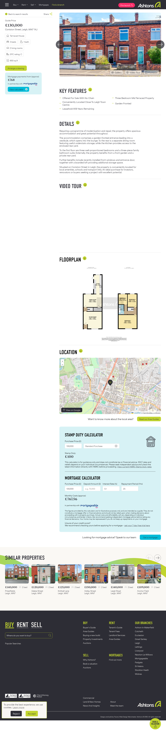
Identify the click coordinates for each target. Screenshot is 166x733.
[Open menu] (7, 4)
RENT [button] (22, 625)
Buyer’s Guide (89, 627)
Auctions (87, 642)
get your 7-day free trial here (137, 525)
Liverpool (139, 650)
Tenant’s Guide (115, 627)
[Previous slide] (60, 44)
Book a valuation (90, 663)
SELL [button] (36, 625)
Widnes (138, 673)
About (113, 701)
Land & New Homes (92, 701)
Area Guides (88, 631)
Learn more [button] (18, 707)
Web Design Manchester (127, 717)
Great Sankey (141, 638)
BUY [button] (9, 625)
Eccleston (139, 635)
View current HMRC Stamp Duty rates (134, 466)
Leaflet (137, 412)
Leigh (137, 642)
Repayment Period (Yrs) (132, 484)
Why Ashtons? (89, 659)
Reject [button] (16, 713)
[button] (110, 382)
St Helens (139, 666)
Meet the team (116, 705)
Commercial (88, 697)
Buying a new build (91, 635)
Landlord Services (117, 635)
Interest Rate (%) (110, 484)
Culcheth (139, 631)
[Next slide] (160, 44)
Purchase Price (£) (73, 441)
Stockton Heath (142, 669)
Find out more (115, 659)
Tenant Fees (114, 631)
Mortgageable (141, 658)
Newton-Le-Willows (144, 654)
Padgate (139, 662)
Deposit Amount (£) (92, 484)
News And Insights (91, 705)
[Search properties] (49, 635)
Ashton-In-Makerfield (144, 627)
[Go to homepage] (148, 4)
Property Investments (93, 638)
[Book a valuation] (155, 723)
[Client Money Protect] (41, 696)
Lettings (138, 646)
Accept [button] (32, 713)
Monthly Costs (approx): (75, 496)
